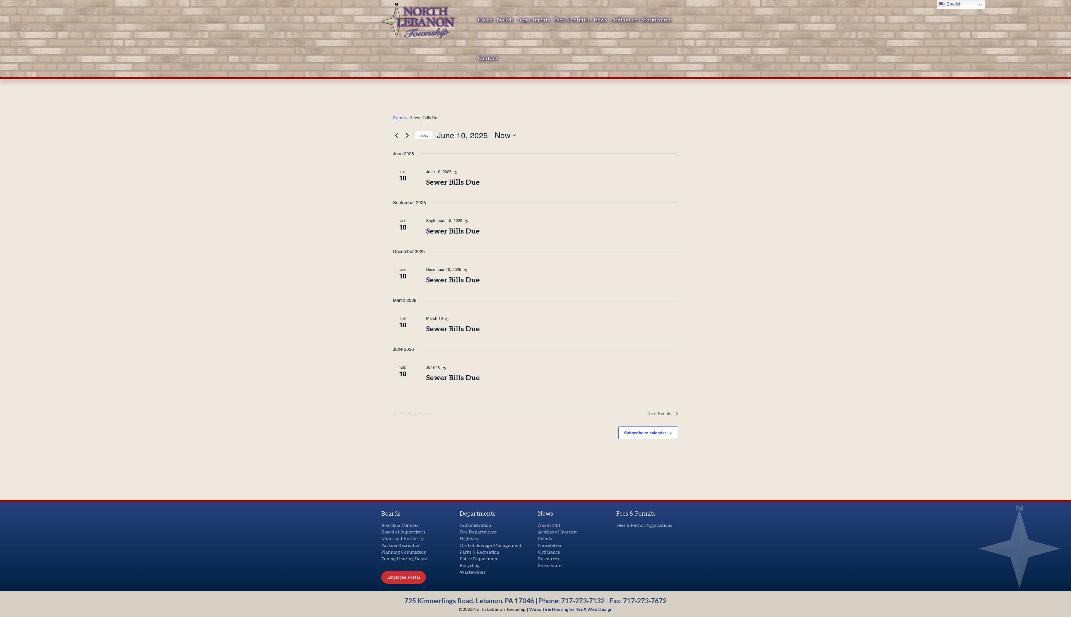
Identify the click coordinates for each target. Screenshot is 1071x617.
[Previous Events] (396, 135)
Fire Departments (478, 532)
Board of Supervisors (403, 532)
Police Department (479, 559)
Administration (475, 525)
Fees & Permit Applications (644, 525)
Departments (533, 20)
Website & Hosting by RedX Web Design (570, 609)
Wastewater (473, 572)
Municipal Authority (402, 539)
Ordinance (624, 20)
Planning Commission (403, 552)
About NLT (549, 525)
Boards (504, 20)
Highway (469, 539)
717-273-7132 (583, 601)
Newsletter (550, 545)
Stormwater (656, 20)
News (600, 20)
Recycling (470, 565)
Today (423, 135)
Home (485, 20)
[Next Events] (407, 135)
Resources (548, 559)
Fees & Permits (572, 20)
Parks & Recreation (401, 545)
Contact (488, 58)
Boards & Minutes (400, 525)
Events (399, 117)
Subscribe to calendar (645, 432)
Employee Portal (403, 577)
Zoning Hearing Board (404, 559)
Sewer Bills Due (453, 182)
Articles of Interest (557, 532)
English (953, 4)
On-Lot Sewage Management (491, 545)
